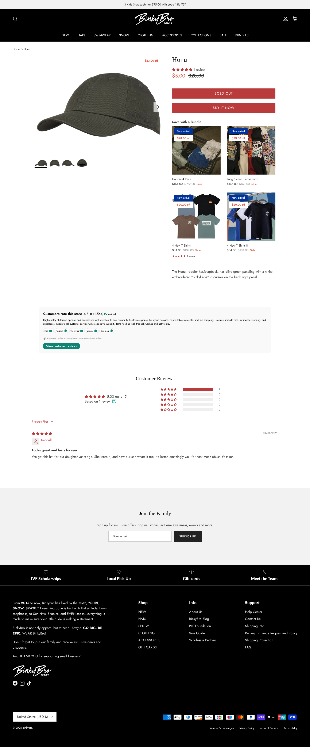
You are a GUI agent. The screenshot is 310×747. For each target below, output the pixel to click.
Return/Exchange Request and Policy (271, 633)
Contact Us (252, 618)
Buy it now (224, 107)
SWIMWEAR (102, 35)
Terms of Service (268, 728)
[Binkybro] (155, 19)
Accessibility (290, 728)
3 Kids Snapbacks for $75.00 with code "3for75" (155, 4)
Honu (27, 49)
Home (16, 49)
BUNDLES (241, 35)
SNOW (124, 35)
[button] (182, 69)
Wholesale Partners (202, 640)
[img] (42, 433)
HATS (81, 35)
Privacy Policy (246, 728)
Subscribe (187, 536)
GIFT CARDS (147, 647)
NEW (65, 35)
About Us (195, 611)
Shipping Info (254, 626)
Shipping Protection (259, 640)
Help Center (253, 611)
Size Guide (197, 633)
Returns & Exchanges (222, 728)
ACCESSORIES (172, 35)
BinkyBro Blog (199, 618)
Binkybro (27, 728)
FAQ (248, 647)
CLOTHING (146, 35)
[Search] (15, 18)
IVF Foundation (200, 626)
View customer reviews (61, 346)
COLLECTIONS (201, 35)
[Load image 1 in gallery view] (99, 105)
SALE (223, 35)
